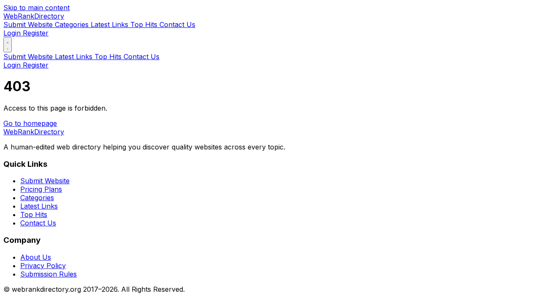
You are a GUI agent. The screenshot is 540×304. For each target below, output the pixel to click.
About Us (35, 257)
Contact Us (177, 24)
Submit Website (29, 24)
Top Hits (144, 24)
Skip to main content (36, 7)
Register (36, 33)
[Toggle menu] (7, 44)
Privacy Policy (43, 265)
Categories (73, 24)
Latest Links (110, 24)
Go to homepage (30, 123)
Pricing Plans (41, 189)
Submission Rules (48, 274)
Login (13, 33)
